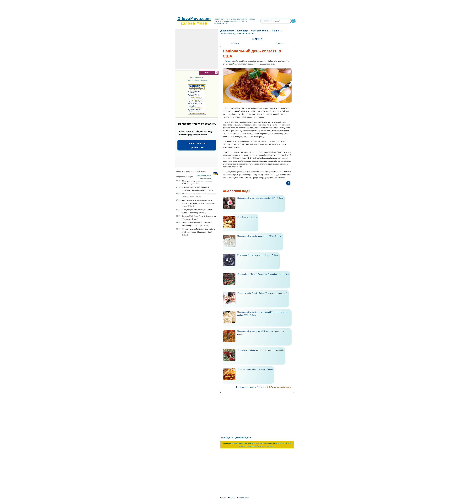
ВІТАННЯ (226, 21)
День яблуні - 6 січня (246, 350)
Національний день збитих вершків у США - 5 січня (259, 236)
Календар (242, 31)
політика (232, 497)
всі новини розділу (204, 175)
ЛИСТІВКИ (234, 21)
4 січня (275, 31)
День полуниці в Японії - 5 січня (251, 293)
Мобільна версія (221, 23)
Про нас (224, 497)
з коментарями (205, 178)
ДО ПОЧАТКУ (219, 19)
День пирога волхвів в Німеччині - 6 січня (255, 369)
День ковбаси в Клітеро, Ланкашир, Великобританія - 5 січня (262, 274)
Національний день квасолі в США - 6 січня (255, 331)
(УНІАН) (210, 190)
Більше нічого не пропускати (197, 145)
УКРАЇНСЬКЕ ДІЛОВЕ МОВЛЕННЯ (236, 19)
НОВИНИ (252, 19)
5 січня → (279, 43)
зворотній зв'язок (243, 497)
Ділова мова (227, 31)
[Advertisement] (234, 7)
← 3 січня (235, 43)
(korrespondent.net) (193, 184)
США (269, 387)
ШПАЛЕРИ (243, 21)
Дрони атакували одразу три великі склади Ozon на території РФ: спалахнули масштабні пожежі (198, 203)
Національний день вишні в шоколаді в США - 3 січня (260, 198)
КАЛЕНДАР (218, 21)
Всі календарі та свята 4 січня (249, 387)
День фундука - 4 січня (246, 217)
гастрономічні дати (282, 387)
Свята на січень (259, 31)
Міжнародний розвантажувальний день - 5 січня (257, 255)
